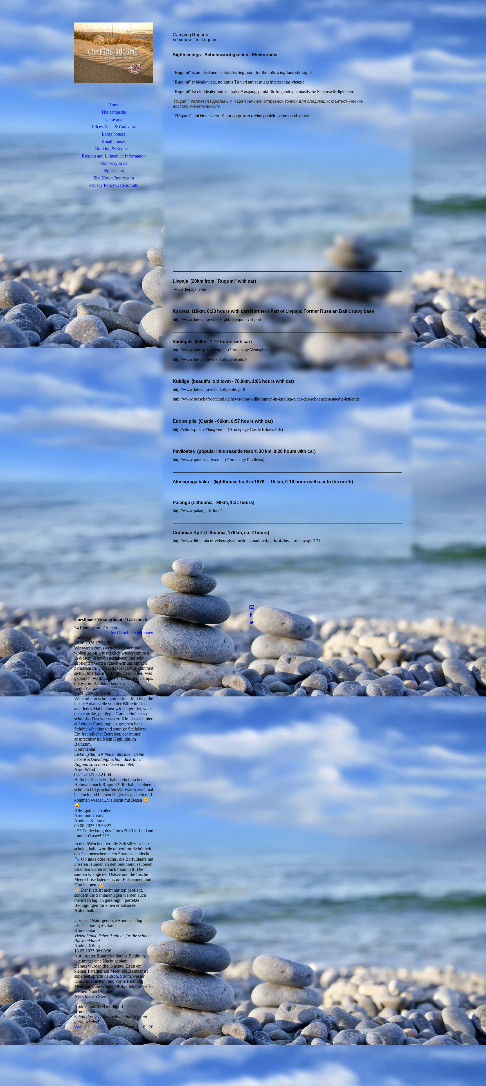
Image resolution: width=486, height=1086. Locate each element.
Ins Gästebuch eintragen (132, 632)
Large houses (113, 134)
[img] (113, 58)
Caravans (113, 119)
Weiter (80, 1026)
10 (143, 1026)
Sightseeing (114, 170)
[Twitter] (251, 622)
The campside (113, 112)
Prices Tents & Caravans (114, 126)
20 (151, 1026)
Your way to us (113, 163)
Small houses (113, 141)
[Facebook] (250, 614)
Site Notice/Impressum (114, 178)
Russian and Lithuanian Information (114, 156)
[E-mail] (251, 606)
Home (113, 104)
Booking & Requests (113, 148)
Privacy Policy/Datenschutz (113, 185)
